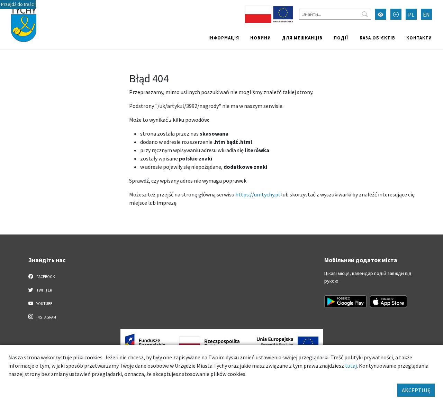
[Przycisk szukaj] (365, 14)
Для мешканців (302, 37)
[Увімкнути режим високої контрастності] (380, 14)
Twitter (44, 290)
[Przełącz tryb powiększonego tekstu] (395, 14)
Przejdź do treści (18, 4)
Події (341, 37)
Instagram (46, 317)
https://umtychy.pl (257, 194)
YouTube (44, 303)
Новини (260, 37)
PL (411, 14)
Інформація (223, 37)
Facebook (45, 276)
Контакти (419, 37)
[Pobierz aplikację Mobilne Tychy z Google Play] (345, 301)
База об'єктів (377, 37)
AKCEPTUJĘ (416, 390)
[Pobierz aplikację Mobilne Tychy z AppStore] (388, 301)
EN (426, 14)
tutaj (351, 365)
